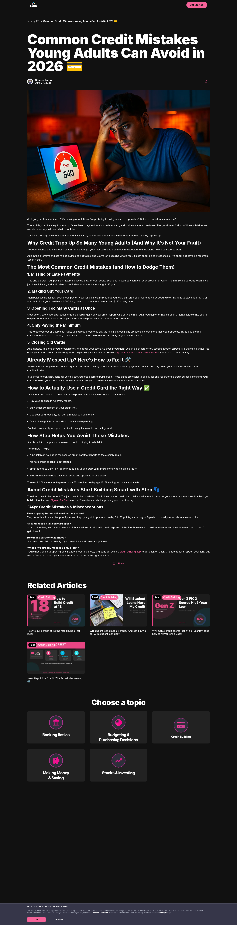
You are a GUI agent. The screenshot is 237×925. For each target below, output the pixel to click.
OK (36, 919)
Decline (58, 919)
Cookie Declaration (100, 913)
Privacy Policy (164, 913)
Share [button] (121, 563)
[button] (206, 81)
